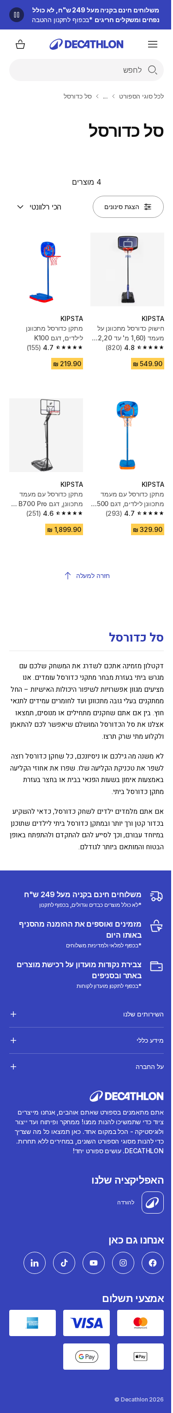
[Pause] (16, 14)
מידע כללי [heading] (143, 1045)
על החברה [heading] (143, 1071)
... (105, 96)
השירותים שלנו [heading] (136, 1018)
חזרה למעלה (93, 575)
